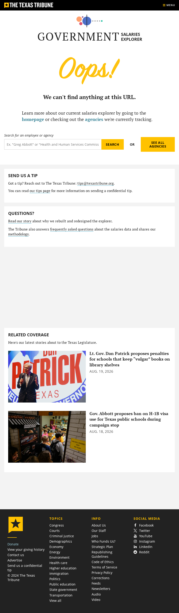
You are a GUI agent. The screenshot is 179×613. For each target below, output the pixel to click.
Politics (54, 579)
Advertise (14, 560)
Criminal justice (61, 536)
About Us (99, 525)
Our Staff (99, 530)
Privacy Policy (102, 572)
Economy (56, 546)
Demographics (60, 541)
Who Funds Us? (103, 541)
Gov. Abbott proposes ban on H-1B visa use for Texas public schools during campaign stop (129, 419)
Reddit (144, 552)
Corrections (101, 578)
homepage (33, 119)
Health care (58, 563)
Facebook (146, 525)
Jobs (95, 536)
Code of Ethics (103, 562)
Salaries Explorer (131, 36)
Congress (56, 525)
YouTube (145, 536)
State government (63, 589)
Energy (54, 552)
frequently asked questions (71, 229)
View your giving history (26, 549)
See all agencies (157, 144)
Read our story (19, 221)
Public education (62, 584)
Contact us (15, 555)
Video (96, 599)
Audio (96, 594)
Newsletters (101, 588)
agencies (94, 119)
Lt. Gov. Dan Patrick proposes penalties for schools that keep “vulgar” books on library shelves (130, 359)
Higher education (62, 568)
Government (78, 36)
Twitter (144, 530)
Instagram (147, 541)
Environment (59, 557)
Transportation (60, 595)
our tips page (40, 191)
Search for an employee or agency (28, 135)
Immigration (59, 573)
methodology (18, 234)
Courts (54, 530)
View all (55, 600)
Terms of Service (104, 567)
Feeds (96, 583)
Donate (13, 544)
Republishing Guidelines (102, 554)
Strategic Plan (102, 546)
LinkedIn (145, 546)
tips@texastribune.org (95, 183)
